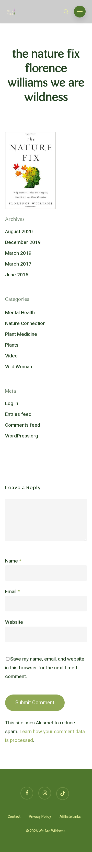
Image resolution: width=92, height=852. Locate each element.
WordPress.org (21, 436)
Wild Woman (18, 366)
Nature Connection (25, 323)
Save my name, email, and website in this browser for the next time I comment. (44, 667)
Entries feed (18, 414)
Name (13, 561)
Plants (11, 345)
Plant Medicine (21, 334)
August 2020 (19, 231)
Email (12, 591)
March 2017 (18, 264)
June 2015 (16, 274)
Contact (14, 816)
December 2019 (23, 242)
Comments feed (22, 425)
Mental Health (20, 312)
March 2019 (18, 253)
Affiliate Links (70, 816)
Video (11, 355)
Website (14, 622)
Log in (11, 403)
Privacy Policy (40, 816)
